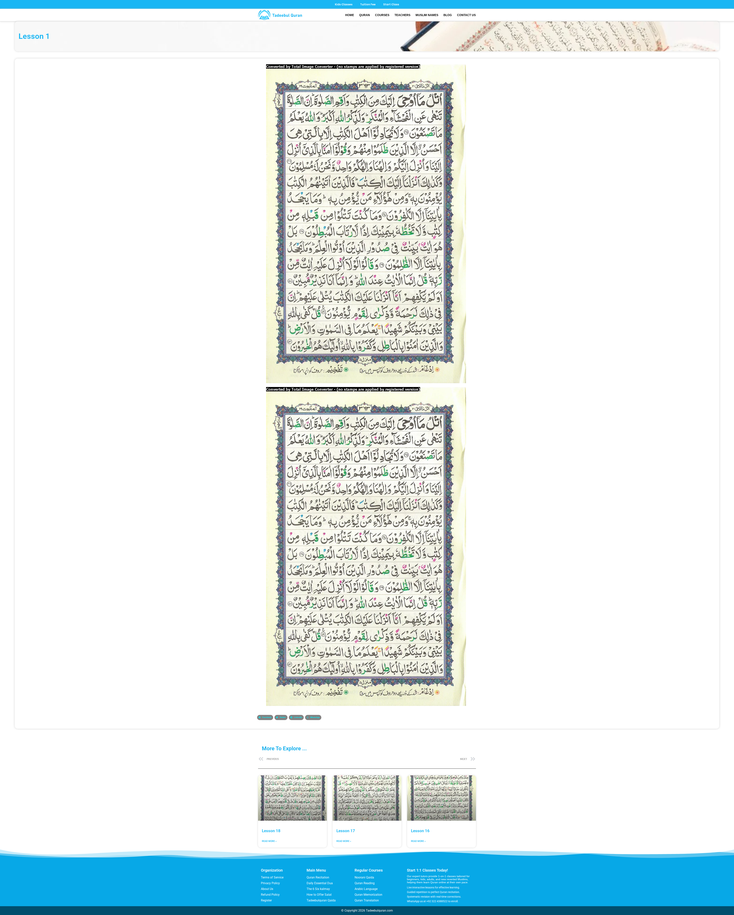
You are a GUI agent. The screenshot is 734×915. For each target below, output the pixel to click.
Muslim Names (427, 15)
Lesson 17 (345, 831)
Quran (364, 15)
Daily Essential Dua (320, 883)
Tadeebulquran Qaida (321, 900)
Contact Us (466, 15)
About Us (267, 889)
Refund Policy (270, 894)
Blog (447, 15)
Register (266, 900)
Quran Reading (365, 883)
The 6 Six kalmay (318, 889)
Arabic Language (366, 889)
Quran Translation (367, 900)
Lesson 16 (420, 831)
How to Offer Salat (319, 894)
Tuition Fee (368, 4)
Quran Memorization (368, 894)
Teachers (402, 15)
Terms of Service (272, 877)
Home (349, 15)
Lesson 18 (271, 831)
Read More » (269, 841)
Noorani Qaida (364, 877)
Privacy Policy (270, 883)
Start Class (391, 4)
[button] (265, 717)
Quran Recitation (318, 877)
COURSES (382, 15)
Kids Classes (343, 4)
